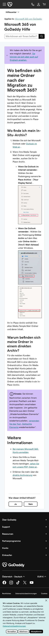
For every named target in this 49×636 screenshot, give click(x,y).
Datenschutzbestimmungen (26, 593)
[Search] (42, 36)
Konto (5, 548)
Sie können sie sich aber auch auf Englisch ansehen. (24, 56)
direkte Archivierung (22, 475)
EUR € (40, 576)
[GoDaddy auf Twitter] (25, 584)
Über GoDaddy (9, 520)
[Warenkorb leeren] (44, 4)
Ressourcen (7, 534)
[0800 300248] (32, 4)
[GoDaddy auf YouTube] (31, 584)
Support (6, 527)
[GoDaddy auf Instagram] (11, 584)
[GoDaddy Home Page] (13, 565)
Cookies (44, 593)
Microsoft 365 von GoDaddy (28, 19)
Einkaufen (7, 555)
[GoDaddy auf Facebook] (4, 584)
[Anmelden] (38, 4)
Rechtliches (6, 593)
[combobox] (21, 36)
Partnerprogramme (11, 541)
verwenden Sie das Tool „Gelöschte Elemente (24, 424)
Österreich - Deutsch (12, 576)
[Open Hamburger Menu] (3, 4)
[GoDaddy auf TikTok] (18, 584)
